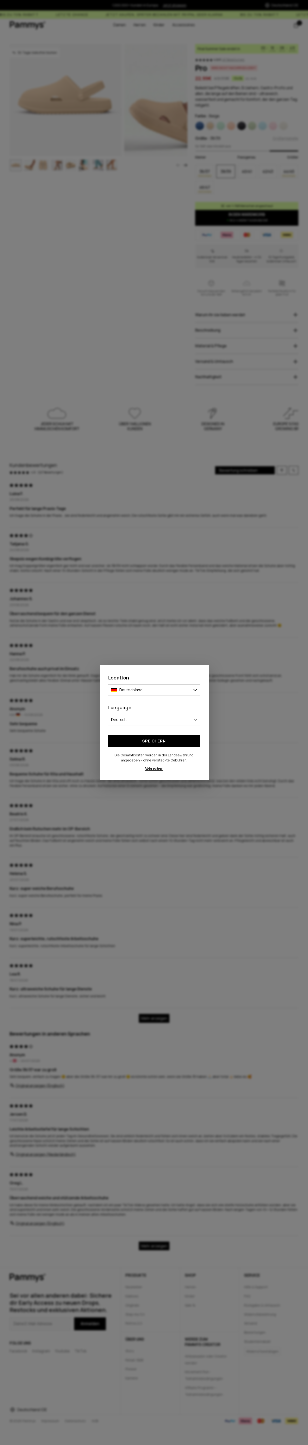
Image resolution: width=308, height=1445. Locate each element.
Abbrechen (154, 768)
